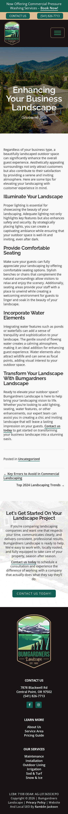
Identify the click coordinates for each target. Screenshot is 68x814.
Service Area (34, 731)
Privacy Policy (36, 802)
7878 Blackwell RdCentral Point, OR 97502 (34, 689)
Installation (34, 761)
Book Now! (49, 8)
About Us (34, 727)
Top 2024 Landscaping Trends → (40, 485)
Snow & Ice (34, 778)
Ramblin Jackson (46, 807)
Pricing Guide (34, 735)
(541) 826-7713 (50, 16)
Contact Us (17, 16)
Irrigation (34, 769)
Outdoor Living (34, 765)
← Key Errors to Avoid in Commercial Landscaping (31, 476)
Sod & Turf (34, 773)
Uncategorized (29, 459)
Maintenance (34, 756)
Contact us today (23, 562)
